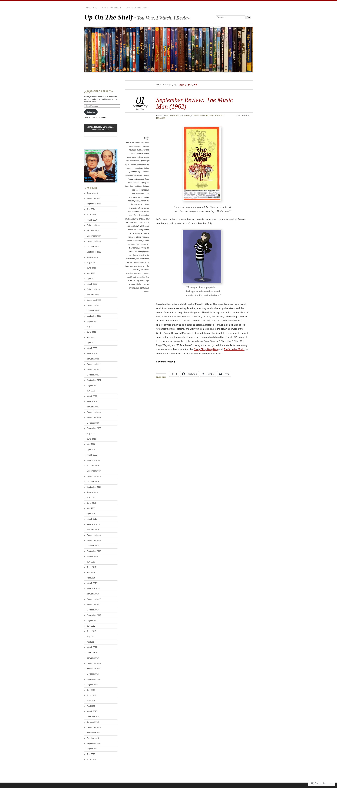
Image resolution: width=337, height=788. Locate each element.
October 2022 (93, 311)
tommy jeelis (143, 266)
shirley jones (143, 251)
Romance (160, 118)
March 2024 (92, 220)
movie (146, 208)
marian (146, 197)
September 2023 (94, 252)
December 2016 (94, 663)
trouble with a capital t (136, 277)
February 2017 (93, 653)
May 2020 (91, 444)
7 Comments (243, 115)
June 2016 (91, 695)
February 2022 (93, 353)
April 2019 (91, 514)
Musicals (219, 115)
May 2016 (91, 701)
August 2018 (92, 556)
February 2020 (93, 460)
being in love (134, 146)
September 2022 (94, 316)
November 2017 (94, 604)
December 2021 (94, 364)
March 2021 (92, 396)
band (147, 143)
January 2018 (93, 594)
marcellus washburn (140, 193)
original (142, 219)
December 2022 (94, 300)
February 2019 (93, 524)
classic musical (136, 153)
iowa (127, 186)
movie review (133, 212)
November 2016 (94, 669)
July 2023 (91, 262)
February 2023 (93, 289)
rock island (135, 233)
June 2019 (91, 503)
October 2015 (93, 738)
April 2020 (91, 450)
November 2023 (94, 241)
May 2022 (91, 337)
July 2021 (91, 391)
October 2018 (93, 546)
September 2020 (94, 428)
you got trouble (142, 288)
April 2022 (91, 343)
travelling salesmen (134, 273)
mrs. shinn (144, 212)
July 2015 (91, 754)
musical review (131, 219)
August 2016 (92, 685)
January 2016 (93, 722)
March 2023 (92, 284)
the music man (142, 259)
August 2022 (92, 321)
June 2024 (91, 214)
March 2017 (92, 647)
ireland (146, 186)
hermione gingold (141, 175)
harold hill (129, 175)
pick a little (144, 222)
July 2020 (91, 434)
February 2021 (93, 401)
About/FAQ (91, 8)
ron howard (137, 241)
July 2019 (91, 498)
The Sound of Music (234, 349)
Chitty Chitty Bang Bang (206, 349)
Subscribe (91, 112)
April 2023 (91, 278)
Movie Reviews (207, 115)
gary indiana (137, 157)
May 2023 (91, 273)
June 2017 (91, 631)
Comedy (195, 115)
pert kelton (134, 222)
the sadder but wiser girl (137, 262)
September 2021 (94, 380)
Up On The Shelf (108, 17)
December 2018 (94, 535)
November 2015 (94, 733)
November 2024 (94, 198)
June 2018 (91, 567)
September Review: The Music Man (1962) (194, 103)
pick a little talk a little (135, 226)
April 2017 (91, 642)
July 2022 (91, 327)
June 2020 (91, 439)
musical (131, 215)
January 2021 (93, 407)
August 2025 (92, 193)
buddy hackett (143, 150)
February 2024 (93, 225)
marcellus (145, 190)
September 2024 (94, 204)
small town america (137, 255)
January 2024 (93, 230)
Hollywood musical (136, 179)
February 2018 (93, 588)
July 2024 (91, 209)
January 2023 (93, 295)
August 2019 (92, 492)
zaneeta (146, 291)
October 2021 (93, 375)
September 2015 (94, 743)
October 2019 (93, 481)
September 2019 (94, 487)
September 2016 (94, 679)
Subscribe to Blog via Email (98, 92)
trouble (146, 273)
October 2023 (93, 247)
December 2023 (94, 236)
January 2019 (93, 530)
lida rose (136, 190)
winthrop (139, 284)
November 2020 (94, 417)
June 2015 (91, 759)
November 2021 (94, 369)
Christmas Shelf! (111, 8)
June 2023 (91, 268)
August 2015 (92, 749)
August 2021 (92, 385)
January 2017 (93, 658)
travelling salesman (141, 270)
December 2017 (94, 599)
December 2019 (94, 471)
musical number (142, 215)
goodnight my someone (139, 172)
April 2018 (91, 578)
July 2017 (91, 626)
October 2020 (93, 423)
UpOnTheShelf (173, 115)
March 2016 (92, 711)
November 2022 (94, 305)
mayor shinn (143, 204)
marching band (135, 197)
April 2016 (91, 706)
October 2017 (93, 610)
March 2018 (92, 583)
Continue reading (167, 361)
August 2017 (92, 620)
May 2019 (91, 508)
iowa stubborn (136, 186)
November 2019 (94, 476)
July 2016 (91, 690)
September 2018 (94, 551)
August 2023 (92, 257)
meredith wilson (136, 208)
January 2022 (93, 359)
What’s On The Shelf (137, 8)
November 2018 (94, 540)
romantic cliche (134, 237)
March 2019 (92, 519)
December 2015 (94, 727)
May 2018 (91, 572)
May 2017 (91, 637)
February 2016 (93, 717)
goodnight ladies (142, 168)
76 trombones (138, 143)
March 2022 (92, 348)
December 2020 (94, 412)
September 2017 (94, 615)
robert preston (143, 230)
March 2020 (92, 455)
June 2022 (91, 332)
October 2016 (93, 674)
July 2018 (91, 562)
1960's (187, 115)
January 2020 (93, 466)
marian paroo (133, 201)
